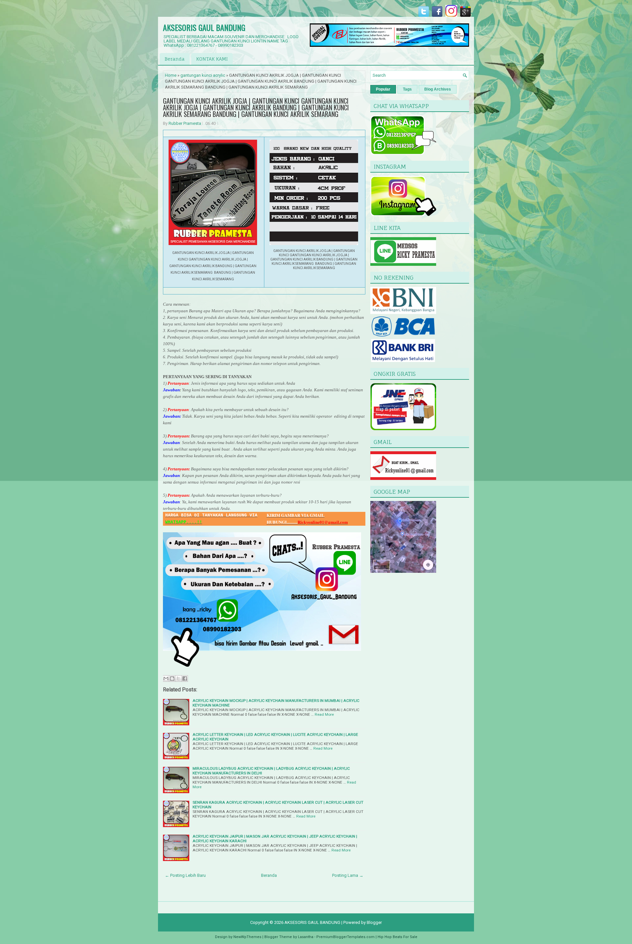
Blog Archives (437, 89)
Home (170, 75)
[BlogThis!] (172, 678)
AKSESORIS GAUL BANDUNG (204, 27)
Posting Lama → (347, 875)
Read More (324, 714)
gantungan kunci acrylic (202, 75)
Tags (407, 89)
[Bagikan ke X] (178, 678)
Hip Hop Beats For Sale (397, 937)
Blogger (374, 922)
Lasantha (305, 937)
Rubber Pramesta (185, 123)
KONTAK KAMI (212, 59)
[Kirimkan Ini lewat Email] (166, 678)
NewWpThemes (247, 937)
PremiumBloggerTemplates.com (345, 937)
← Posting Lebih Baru (185, 875)
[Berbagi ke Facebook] (184, 678)
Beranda (175, 59)
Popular (383, 89)
